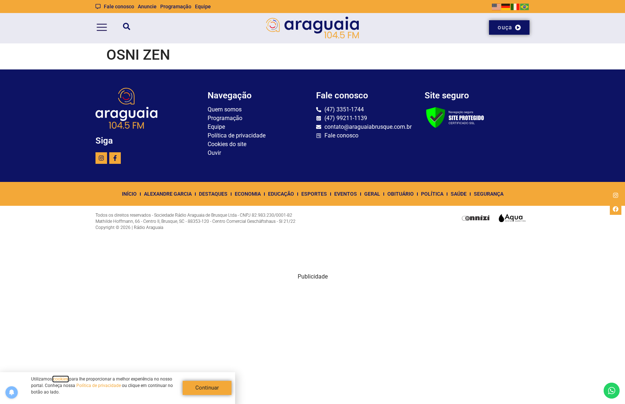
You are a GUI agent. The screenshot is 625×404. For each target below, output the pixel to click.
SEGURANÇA (488, 194)
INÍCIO (129, 194)
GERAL (372, 194)
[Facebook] (615, 209)
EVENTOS (345, 194)
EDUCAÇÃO (281, 194)
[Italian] (515, 6)
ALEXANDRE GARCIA (168, 194)
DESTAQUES (213, 194)
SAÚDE (459, 194)
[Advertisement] (312, 331)
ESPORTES (314, 194)
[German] (506, 6)
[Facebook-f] (115, 158)
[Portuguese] (525, 6)
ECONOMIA (248, 194)
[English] (496, 6)
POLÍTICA (432, 194)
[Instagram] (101, 158)
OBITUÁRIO (400, 194)
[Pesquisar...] (126, 27)
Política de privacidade (98, 385)
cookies (60, 379)
